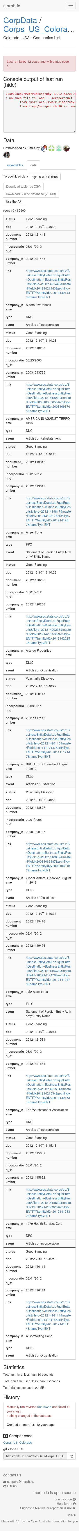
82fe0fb (71, 1514)
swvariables (15, 165)
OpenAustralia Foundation (49, 1521)
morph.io (11, 5)
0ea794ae (44, 1406)
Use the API (14, 201)
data (34, 165)
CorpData (20, 19)
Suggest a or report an (46, 1508)
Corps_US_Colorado (39, 28)
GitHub (12, 1486)
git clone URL (13, 1449)
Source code (63, 1499)
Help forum (64, 1503)
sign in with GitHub (45, 176)
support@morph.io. (20, 1481)
